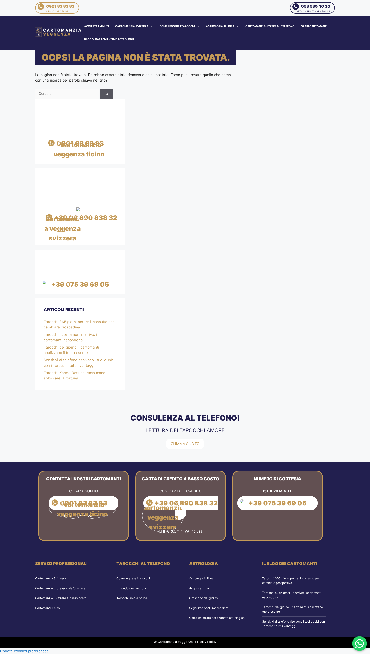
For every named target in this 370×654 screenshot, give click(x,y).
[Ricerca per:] (67, 94)
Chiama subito (185, 444)
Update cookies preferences (24, 651)
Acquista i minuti (200, 588)
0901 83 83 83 (59, 8)
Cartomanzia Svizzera (131, 26)
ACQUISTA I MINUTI (96, 26)
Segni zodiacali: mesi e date (208, 608)
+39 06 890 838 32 (85, 218)
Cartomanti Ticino (47, 608)
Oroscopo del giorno (203, 598)
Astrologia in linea (220, 26)
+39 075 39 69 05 (80, 284)
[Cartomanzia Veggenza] (58, 32)
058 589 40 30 (312, 8)
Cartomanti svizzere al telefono (269, 26)
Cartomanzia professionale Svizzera (60, 588)
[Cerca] (106, 94)
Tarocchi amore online (131, 598)
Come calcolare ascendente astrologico (217, 618)
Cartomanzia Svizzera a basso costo (60, 598)
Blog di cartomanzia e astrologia (109, 39)
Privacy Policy (205, 642)
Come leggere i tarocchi (177, 26)
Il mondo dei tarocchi (131, 588)
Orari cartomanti (314, 26)
